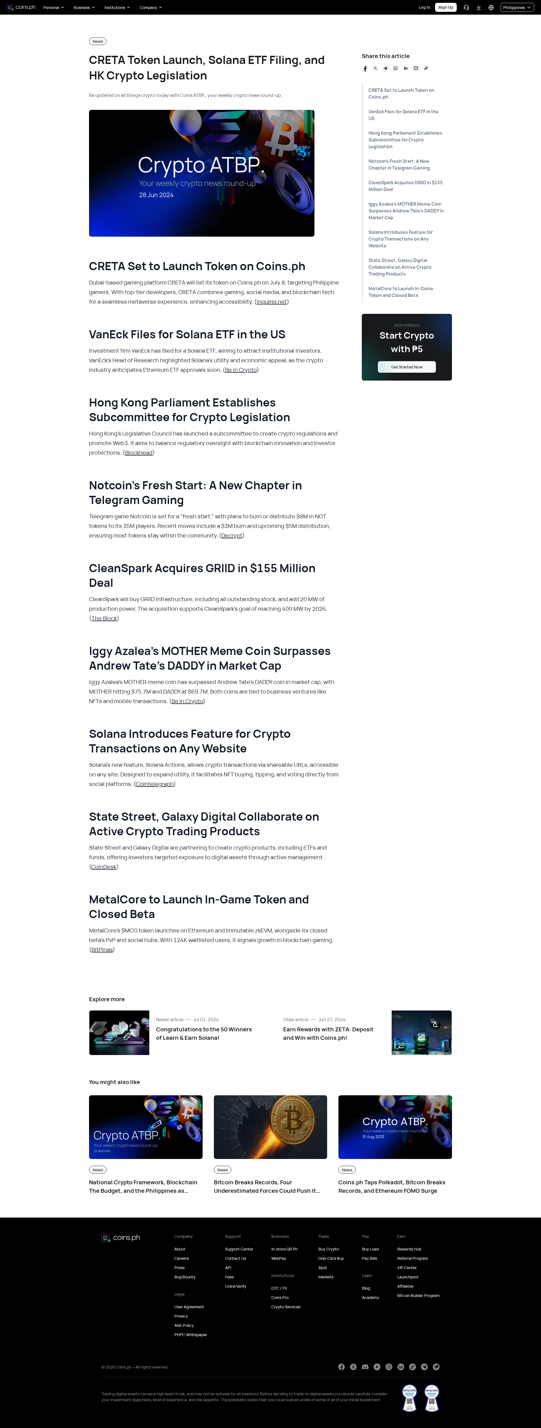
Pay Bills (369, 1258)
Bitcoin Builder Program (418, 1295)
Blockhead (138, 452)
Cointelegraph (155, 784)
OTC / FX (279, 1288)
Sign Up (445, 7)
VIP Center (407, 1267)
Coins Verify (236, 1286)
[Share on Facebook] (365, 68)
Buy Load (370, 1249)
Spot (322, 1267)
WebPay (278, 1258)
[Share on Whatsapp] (395, 68)
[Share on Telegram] (385, 68)
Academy (370, 1297)
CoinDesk (103, 866)
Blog (366, 1288)
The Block (104, 618)
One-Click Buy (331, 1258)
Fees (229, 1277)
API (228, 1267)
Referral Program (412, 1258)
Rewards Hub (409, 1249)
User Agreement (189, 1306)
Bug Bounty (185, 1277)
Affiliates (405, 1286)
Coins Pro (280, 1297)
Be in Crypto (241, 370)
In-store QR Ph (284, 1249)
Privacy (181, 1316)
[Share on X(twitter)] (375, 68)
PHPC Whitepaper (190, 1334)
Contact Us (235, 1258)
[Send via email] (416, 68)
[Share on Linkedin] (405, 68)
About (179, 1249)
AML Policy (184, 1325)
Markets (325, 1277)
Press (179, 1267)
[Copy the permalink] (426, 68)
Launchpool (407, 1277)
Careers (181, 1258)
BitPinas (102, 949)
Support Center (239, 1249)
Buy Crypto (328, 1249)
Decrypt (231, 535)
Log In (424, 7)
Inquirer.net (272, 301)
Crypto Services (285, 1306)
